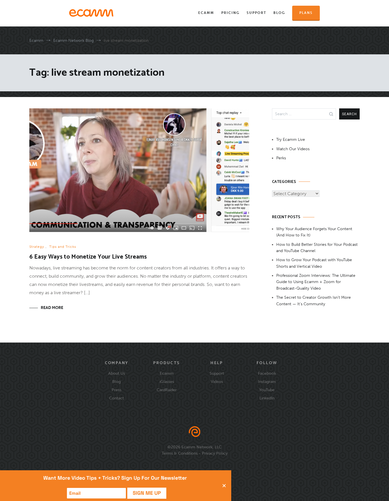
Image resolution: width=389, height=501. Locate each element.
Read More (52, 307)
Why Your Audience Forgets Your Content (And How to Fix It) (314, 232)
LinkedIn (267, 398)
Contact (116, 398)
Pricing (230, 13)
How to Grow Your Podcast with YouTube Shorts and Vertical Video (314, 263)
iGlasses (166, 381)
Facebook (267, 373)
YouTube (267, 389)
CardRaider (167, 389)
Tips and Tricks (62, 247)
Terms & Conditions (180, 453)
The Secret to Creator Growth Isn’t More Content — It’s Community (313, 300)
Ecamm (206, 13)
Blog (279, 13)
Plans (306, 13)
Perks (281, 158)
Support (256, 13)
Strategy (36, 247)
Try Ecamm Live (290, 139)
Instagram (267, 381)
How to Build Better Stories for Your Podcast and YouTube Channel (317, 247)
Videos (217, 381)
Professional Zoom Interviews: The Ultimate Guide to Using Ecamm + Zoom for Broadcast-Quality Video (315, 282)
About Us (116, 373)
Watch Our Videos (293, 149)
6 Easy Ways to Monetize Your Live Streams (88, 257)
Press (116, 389)
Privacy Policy (215, 453)
